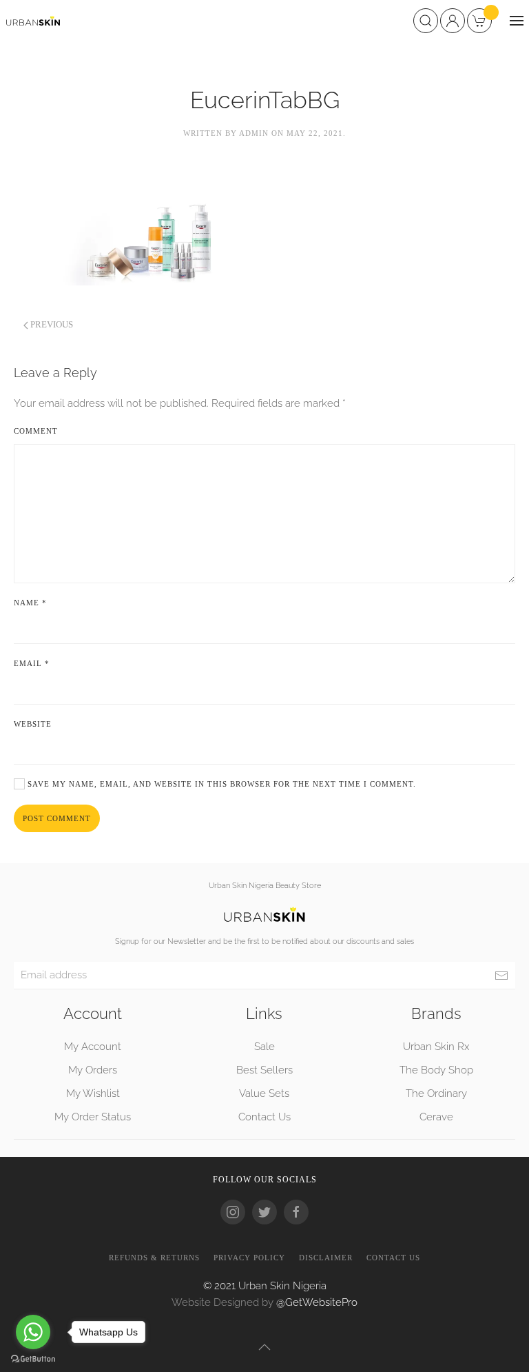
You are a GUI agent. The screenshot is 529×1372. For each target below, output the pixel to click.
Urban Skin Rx (436, 1046)
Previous (50, 324)
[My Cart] (483, 19)
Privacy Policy (249, 1257)
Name (30, 602)
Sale (264, 1046)
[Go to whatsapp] (33, 1332)
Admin (254, 133)
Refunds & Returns (154, 1257)
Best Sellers (264, 1070)
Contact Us (264, 1117)
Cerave (436, 1117)
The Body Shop (436, 1070)
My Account (92, 1046)
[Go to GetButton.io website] (33, 1358)
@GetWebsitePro (316, 1302)
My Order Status (92, 1117)
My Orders (92, 1070)
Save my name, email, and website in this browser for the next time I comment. (220, 784)
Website (33, 724)
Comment (36, 431)
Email (32, 663)
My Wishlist (93, 1093)
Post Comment (57, 818)
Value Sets (264, 1093)
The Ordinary (436, 1093)
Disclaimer (326, 1257)
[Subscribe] (501, 975)
